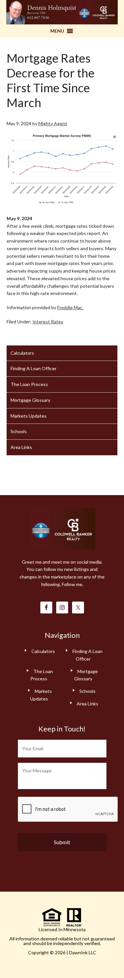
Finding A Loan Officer (34, 368)
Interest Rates (47, 321)
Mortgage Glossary (30, 400)
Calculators (22, 353)
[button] (57, 31)
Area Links (21, 447)
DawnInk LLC (82, 952)
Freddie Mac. (70, 307)
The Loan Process (29, 384)
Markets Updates (29, 416)
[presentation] (68, 809)
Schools (19, 431)
